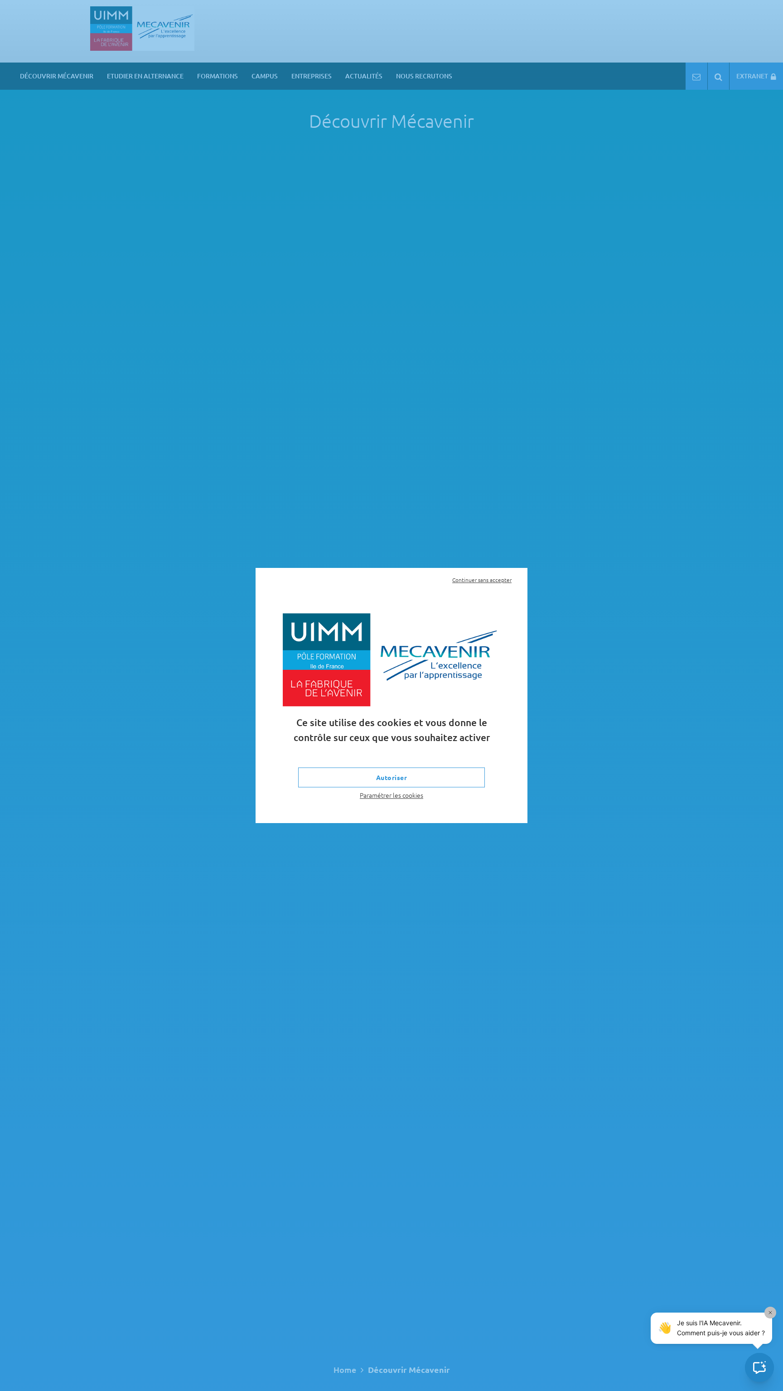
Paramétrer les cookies (391, 795)
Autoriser (391, 778)
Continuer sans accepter (482, 579)
